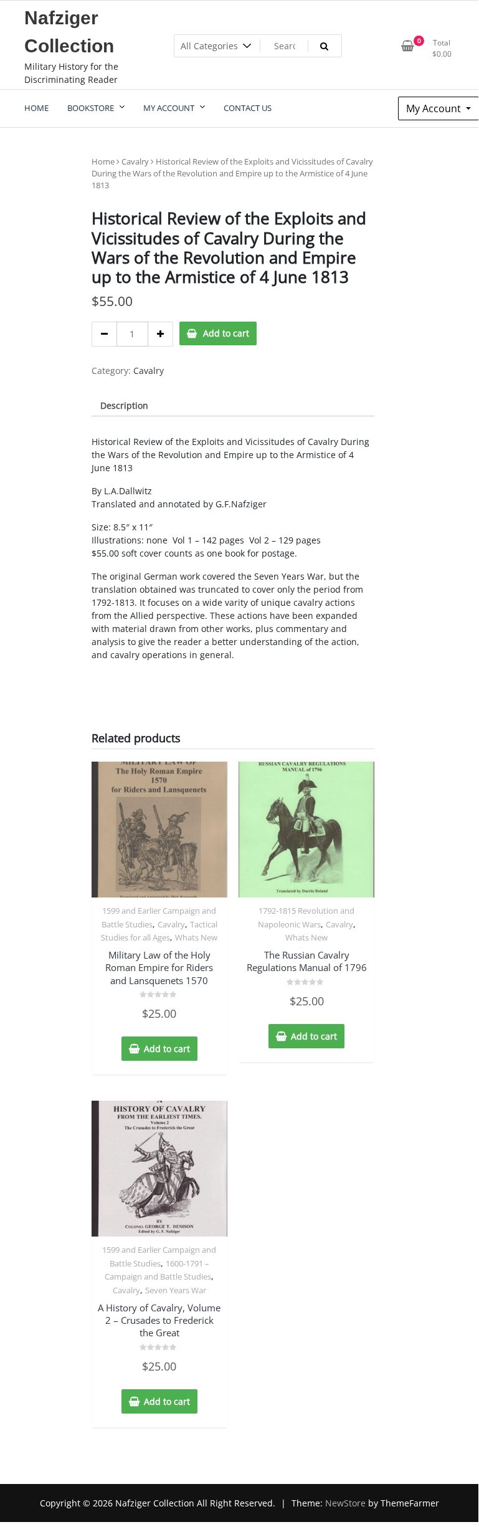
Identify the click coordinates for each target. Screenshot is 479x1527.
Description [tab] (124, 405)
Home (103, 161)
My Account (434, 108)
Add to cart (226, 333)
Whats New (196, 937)
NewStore (345, 1503)
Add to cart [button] (167, 1049)
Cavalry (135, 161)
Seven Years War (175, 1290)
